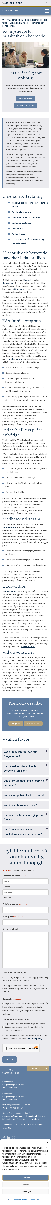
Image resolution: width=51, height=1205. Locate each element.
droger (20, 359)
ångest (27, 280)
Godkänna (25, 1178)
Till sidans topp (39, 1069)
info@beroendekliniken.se (18, 1105)
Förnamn (6, 886)
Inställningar (25, 1191)
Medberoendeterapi (21, 223)
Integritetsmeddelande (30, 1199)
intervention (11, 591)
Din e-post (12, 916)
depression (7, 283)
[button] (47, 1142)
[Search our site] (47, 3)
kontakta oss (33, 723)
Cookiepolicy (16, 1199)
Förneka (25, 1184)
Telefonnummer (15, 904)
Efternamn (6, 897)
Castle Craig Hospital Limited (15, 1113)
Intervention (17, 228)
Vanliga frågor (18, 234)
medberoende (9, 527)
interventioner (28, 646)
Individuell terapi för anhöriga (25, 217)
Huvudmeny (46, 11)
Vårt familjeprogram (21, 212)
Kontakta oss (25, 98)
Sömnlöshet (19, 289)
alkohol (9, 359)
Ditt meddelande (10, 929)
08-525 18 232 (27, 105)
